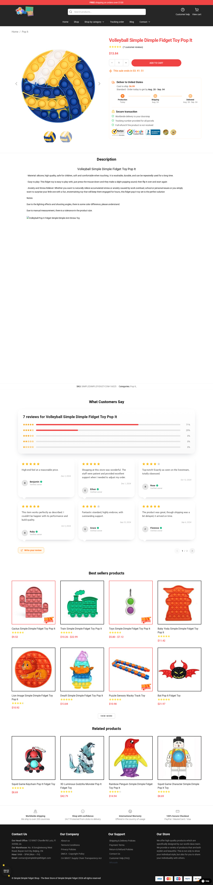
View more (107, 716)
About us (65, 840)
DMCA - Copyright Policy (72, 854)
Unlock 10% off (6, 871)
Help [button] (207, 881)
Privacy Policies (68, 849)
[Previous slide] (16, 83)
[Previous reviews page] (177, 551)
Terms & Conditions (70, 845)
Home (15, 31)
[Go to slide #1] (49, 136)
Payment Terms (116, 845)
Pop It (25, 31)
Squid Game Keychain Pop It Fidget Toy (33, 784)
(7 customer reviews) (133, 47)
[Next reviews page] (192, 551)
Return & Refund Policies (121, 849)
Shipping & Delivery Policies (122, 840)
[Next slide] (99, 83)
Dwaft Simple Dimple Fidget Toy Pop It (81, 695)
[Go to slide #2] (65, 136)
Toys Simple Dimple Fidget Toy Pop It (129, 628)
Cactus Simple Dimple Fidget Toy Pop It (33, 628)
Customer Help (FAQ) (119, 858)
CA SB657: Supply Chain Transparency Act (81, 858)
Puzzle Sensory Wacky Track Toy (127, 695)
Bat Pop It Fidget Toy (169, 695)
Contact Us (114, 854)
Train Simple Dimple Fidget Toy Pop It (81, 628)
